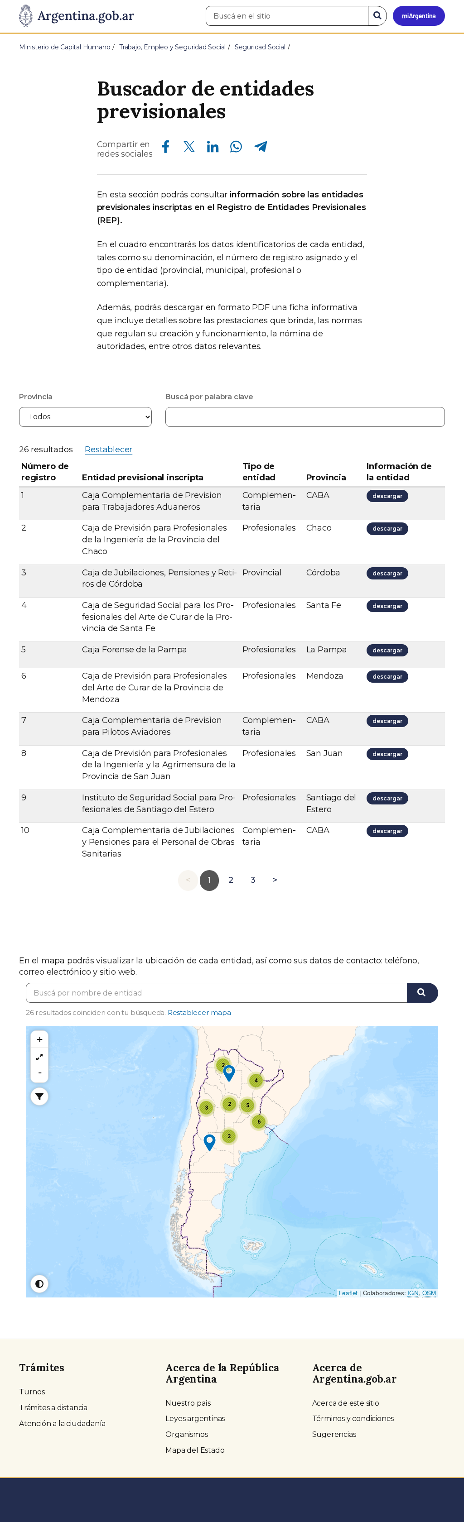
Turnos (32, 1392)
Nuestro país (188, 1403)
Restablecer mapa (199, 1012)
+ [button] (40, 1039)
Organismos (186, 1434)
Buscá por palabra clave (209, 396)
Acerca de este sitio (345, 1403)
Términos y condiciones (353, 1418)
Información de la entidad (399, 472)
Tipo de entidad (259, 472)
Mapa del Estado (194, 1450)
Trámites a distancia (53, 1407)
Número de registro (45, 472)
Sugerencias (334, 1434)
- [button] (40, 1072)
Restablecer (108, 450)
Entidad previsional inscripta (142, 478)
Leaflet (348, 1292)
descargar (389, 497)
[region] (39, 1056)
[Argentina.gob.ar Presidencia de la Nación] (76, 16)
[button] (229, 1073)
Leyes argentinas (195, 1418)
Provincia (36, 396)
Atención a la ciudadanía (62, 1423)
